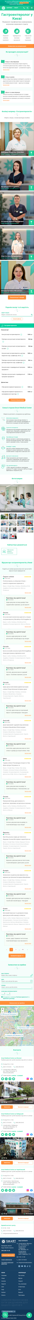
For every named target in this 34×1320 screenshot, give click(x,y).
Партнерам (21, 1295)
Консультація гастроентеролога (11, 334)
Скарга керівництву (6, 1259)
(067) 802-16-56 (5, 1250)
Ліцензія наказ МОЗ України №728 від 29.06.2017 (14, 1315)
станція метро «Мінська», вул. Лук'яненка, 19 (25, 1244)
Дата (2, 979)
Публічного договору (8, 998)
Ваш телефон (5, 973)
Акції (2, 1289)
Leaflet (23, 1045)
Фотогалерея (29, 1102)
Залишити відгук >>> (17, 955)
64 (31, 188)
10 (31, 154)
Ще (30, 7)
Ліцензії (20, 1281)
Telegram (9, 1078)
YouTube (22, 1266)
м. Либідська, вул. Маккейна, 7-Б (14, 1035)
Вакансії (20, 1292)
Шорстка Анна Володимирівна (11, 256)
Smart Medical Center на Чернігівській (13, 1169)
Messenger (13, 1078)
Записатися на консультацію (17, 46)
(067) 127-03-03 (24, 7)
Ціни (2, 1286)
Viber (6, 1078)
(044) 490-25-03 (20, 1067)
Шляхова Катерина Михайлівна (11, 290)
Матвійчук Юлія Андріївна (10, 187)
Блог (19, 1289)
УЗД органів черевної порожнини (11, 387)
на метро (13, 1075)
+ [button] (2, 1009)
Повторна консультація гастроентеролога (14, 339)
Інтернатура (21, 1286)
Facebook (31, 1078)
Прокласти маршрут (23, 1107)
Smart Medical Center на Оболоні (11, 1058)
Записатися (7, 1107)
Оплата (3, 1295)
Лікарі (16, 7)
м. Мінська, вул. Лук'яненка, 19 (9, 1014)
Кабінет (3, 1292)
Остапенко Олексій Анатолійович (12, 221)
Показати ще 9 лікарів (17, 297)
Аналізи (3, 1281)
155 (31, 292)
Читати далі (6, 69)
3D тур (5, 1102)
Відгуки (20, 1278)
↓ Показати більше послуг (17, 400)
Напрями (9, 7)
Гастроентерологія (10, 325)
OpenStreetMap (30, 1045)
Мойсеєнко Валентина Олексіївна (12, 152)
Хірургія (3, 1284)
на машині (20, 1075)
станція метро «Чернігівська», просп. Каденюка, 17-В (24, 1253)
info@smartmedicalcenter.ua (10, 1233)
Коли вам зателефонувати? (3, 991)
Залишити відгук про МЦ (8, 1255)
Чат (2, 1078)
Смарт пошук (5, 312)
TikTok (27, 1266)
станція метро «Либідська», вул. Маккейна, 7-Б (23, 1248)
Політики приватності (22, 997)
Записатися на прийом (17, 1003)
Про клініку (21, 1275)
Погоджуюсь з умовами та (16, 997)
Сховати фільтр (17, 319)
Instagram (27, 1078)
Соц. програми (22, 1284)
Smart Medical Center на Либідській (12, 1114)
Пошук (27, 7)
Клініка (3, 985)
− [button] (2, 1012)
